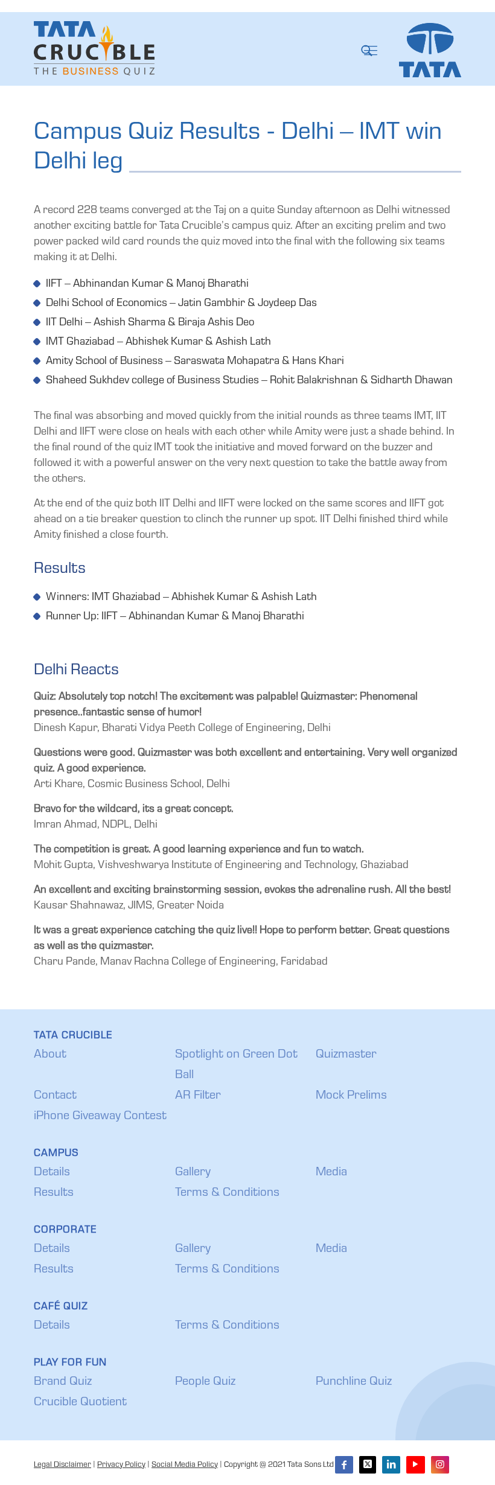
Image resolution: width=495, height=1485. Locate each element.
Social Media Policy (185, 1465)
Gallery (193, 1173)
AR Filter (198, 1096)
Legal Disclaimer (62, 1465)
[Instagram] (440, 1465)
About (50, 1055)
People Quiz (205, 1382)
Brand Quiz (63, 1382)
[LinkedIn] (391, 1465)
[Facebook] (344, 1465)
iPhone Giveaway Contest (100, 1117)
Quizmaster (346, 1055)
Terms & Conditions (227, 1193)
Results (54, 1193)
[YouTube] (415, 1465)
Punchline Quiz (354, 1382)
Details (52, 1173)
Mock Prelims (351, 1096)
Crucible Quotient (80, 1403)
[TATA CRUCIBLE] (94, 48)
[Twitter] (367, 1465)
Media (331, 1173)
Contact (55, 1096)
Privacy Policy (121, 1465)
